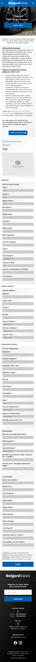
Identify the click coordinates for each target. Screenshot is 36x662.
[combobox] (18, 190)
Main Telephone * (8, 235)
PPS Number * (7, 276)
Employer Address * (9, 359)
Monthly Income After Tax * (12, 420)
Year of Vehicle (8, 493)
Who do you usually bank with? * (14, 434)
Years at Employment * (11, 407)
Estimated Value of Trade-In (12, 535)
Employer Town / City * (11, 365)
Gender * (5, 194)
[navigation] (3, 3)
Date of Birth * (8, 256)
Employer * (6, 352)
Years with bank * (9, 448)
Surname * (6, 221)
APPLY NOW (18, 25)
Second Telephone (9, 242)
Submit (18, 564)
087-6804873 (21, 614)
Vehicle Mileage (8, 521)
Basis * (5, 400)
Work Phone (6, 386)
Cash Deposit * (8, 528)
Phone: (12, 614)
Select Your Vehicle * (10, 480)
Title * (4, 187)
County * (5, 307)
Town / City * (7, 300)
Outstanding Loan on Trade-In (13, 542)
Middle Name (7, 214)
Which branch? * (8, 441)
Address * (6, 294)
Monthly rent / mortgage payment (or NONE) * (16, 465)
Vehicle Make (7, 500)
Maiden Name (7, 228)
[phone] (33, 3)
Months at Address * (10, 328)
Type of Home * (8, 334)
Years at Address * (9, 321)
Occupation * (7, 393)
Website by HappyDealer (18, 658)
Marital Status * (8, 201)
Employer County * (9, 372)
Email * (5, 249)
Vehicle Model (7, 507)
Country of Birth (8, 263)
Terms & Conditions (18, 655)
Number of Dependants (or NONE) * (15, 269)
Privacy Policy (24, 653)
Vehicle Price (7, 486)
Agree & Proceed (17, 133)
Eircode (5, 314)
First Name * (7, 207)
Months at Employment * (11, 413)
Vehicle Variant (7, 514)
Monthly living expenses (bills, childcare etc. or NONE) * (17, 456)
